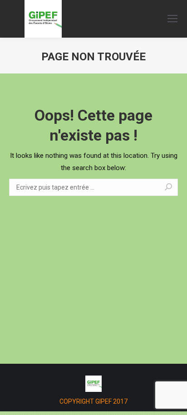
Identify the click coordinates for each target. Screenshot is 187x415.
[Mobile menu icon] (172, 18)
